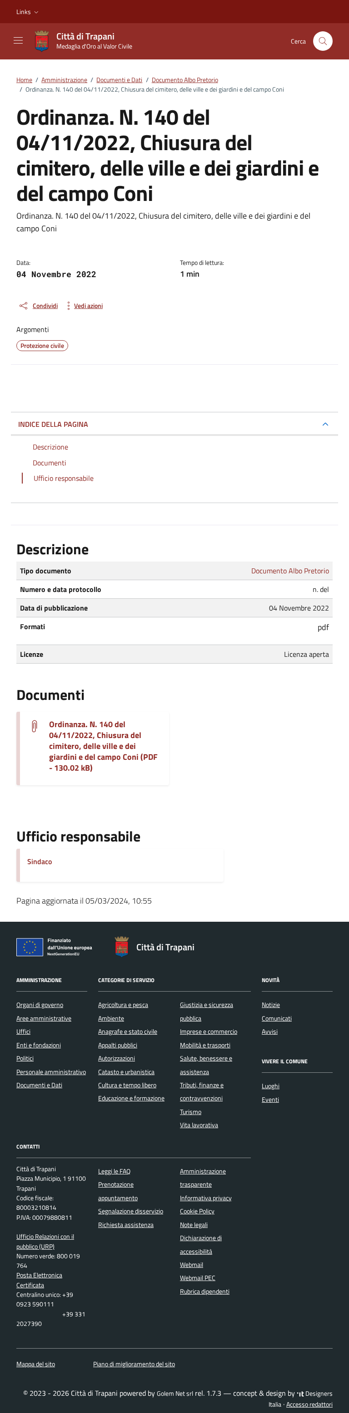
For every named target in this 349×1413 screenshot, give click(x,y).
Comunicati (277, 1018)
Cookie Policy (197, 1211)
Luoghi (270, 1086)
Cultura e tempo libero (127, 1085)
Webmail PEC (197, 1278)
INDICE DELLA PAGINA (53, 424)
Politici (25, 1058)
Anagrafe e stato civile (127, 1032)
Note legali (194, 1225)
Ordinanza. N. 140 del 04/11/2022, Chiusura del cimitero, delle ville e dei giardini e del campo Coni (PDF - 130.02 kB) (103, 746)
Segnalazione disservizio (130, 1211)
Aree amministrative (43, 1018)
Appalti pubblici (117, 1045)
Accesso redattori (309, 1404)
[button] (28, 11)
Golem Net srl (175, 1393)
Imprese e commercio (208, 1032)
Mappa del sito (35, 1364)
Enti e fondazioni (38, 1045)
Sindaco (39, 861)
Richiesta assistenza (126, 1225)
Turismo (190, 1112)
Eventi (270, 1100)
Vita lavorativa (199, 1125)
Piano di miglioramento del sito (134, 1364)
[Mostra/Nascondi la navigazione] (18, 40)
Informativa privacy (206, 1198)
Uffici (23, 1032)
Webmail (191, 1265)
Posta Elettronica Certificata (39, 1280)
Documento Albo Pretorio (290, 570)
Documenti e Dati (39, 1085)
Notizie (271, 1005)
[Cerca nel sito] (323, 41)
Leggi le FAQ (114, 1171)
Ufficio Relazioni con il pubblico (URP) (45, 1241)
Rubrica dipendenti (204, 1291)
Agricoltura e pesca (123, 1005)
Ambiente (111, 1018)
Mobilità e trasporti (205, 1045)
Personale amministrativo (51, 1072)
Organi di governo (39, 1005)
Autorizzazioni (116, 1058)
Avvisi (270, 1032)
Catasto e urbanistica (126, 1072)
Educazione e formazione (131, 1098)
